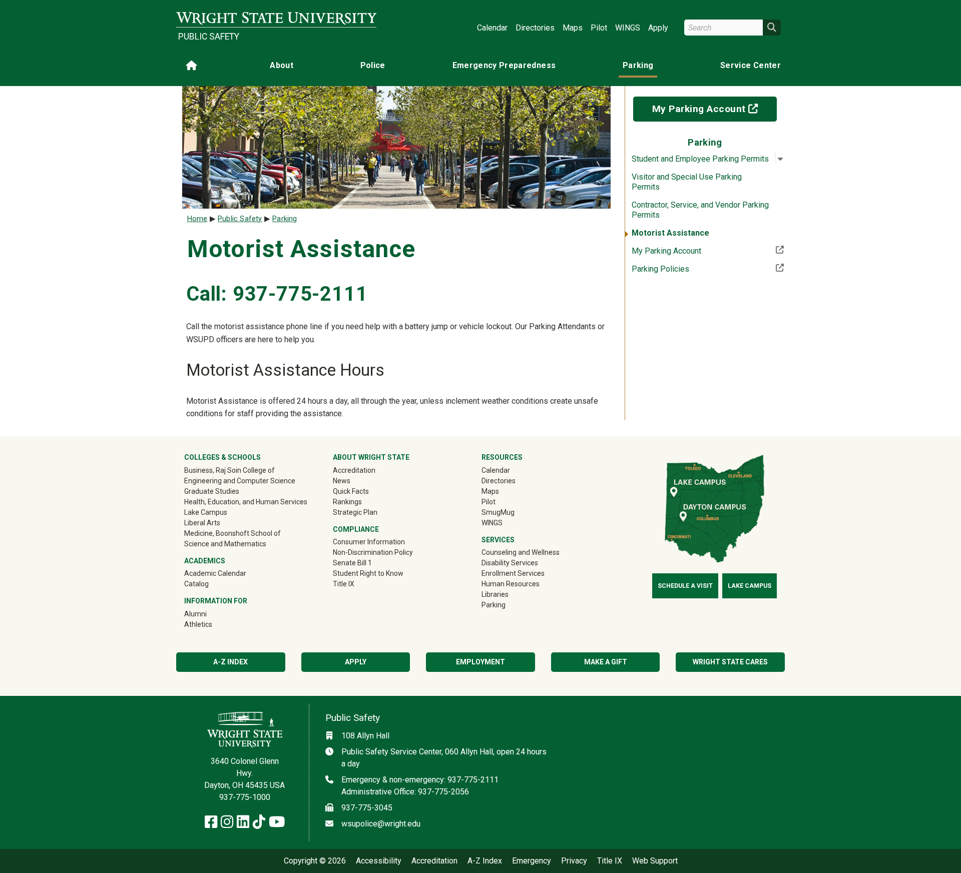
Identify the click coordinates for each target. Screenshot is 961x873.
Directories (535, 28)
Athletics (212, 624)
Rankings (347, 502)
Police (372, 65)
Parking (638, 65)
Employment (480, 662)
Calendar (492, 28)
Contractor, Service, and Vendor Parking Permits (700, 210)
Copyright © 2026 (315, 861)
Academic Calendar (215, 573)
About (281, 65)
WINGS (627, 28)
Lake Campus (205, 512)
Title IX (343, 584)
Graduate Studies (211, 491)
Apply (658, 28)
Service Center (750, 65)
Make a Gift (605, 662)
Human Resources (511, 584)
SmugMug (512, 512)
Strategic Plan (355, 512)
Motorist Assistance (670, 233)
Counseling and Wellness (521, 552)
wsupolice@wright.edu (380, 823)
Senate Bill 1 (352, 563)
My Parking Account (714, 109)
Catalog (196, 584)
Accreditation (354, 470)
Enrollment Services (513, 573)
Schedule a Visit (685, 585)
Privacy (574, 861)
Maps (573, 28)
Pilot (599, 28)
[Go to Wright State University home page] (276, 18)
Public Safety (208, 37)
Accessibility (378, 861)
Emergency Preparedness (504, 65)
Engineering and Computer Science (239, 481)
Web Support (655, 861)
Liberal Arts (202, 523)
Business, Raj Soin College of (229, 470)
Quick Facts (351, 491)
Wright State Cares (730, 662)
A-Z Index (230, 662)
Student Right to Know (368, 573)
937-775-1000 (244, 797)
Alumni (209, 613)
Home (197, 219)
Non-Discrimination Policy (373, 552)
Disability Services (510, 563)
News (341, 481)
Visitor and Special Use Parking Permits (687, 182)
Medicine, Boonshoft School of (232, 533)
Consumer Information (369, 542)
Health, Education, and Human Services (245, 502)
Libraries (495, 594)
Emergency (531, 861)
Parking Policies (693, 269)
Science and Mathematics (225, 544)
